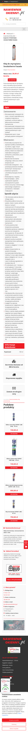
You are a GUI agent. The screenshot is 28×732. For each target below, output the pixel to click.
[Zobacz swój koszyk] (26, 547)
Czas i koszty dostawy (7, 670)
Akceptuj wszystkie (14, 720)
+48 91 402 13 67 (14, 18)
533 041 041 (7, 595)
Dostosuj (14, 724)
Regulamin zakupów (7, 663)
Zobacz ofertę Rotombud (14, 579)
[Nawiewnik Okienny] (4, 34)
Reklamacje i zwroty (7, 665)
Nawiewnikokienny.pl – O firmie (10, 660)
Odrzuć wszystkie (14, 728)
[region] (14, 712)
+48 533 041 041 (16, 20)
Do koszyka (12, 80)
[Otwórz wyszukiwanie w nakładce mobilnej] (14, 24)
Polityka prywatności (7, 672)
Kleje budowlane (9, 36)
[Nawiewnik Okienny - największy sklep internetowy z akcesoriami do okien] (14, 11)
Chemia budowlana (13, 399)
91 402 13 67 (7, 592)
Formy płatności (6, 667)
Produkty (10, 34)
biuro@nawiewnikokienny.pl (10, 604)
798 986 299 (7, 599)
